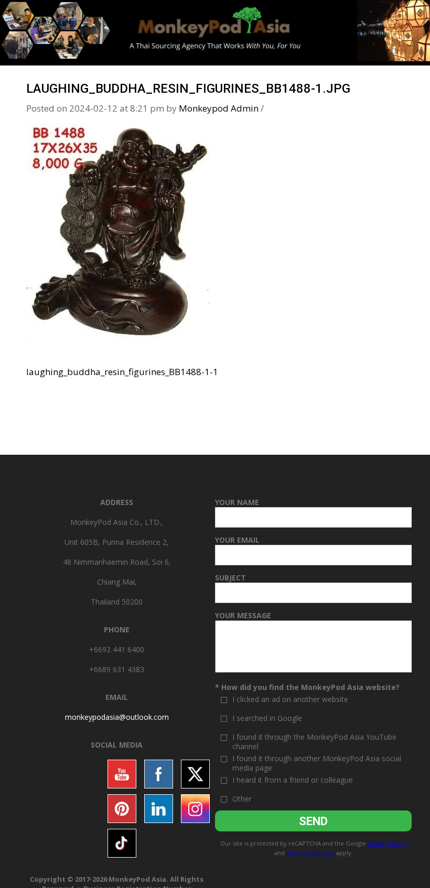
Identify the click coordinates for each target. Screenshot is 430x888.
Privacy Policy (387, 843)
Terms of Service (310, 853)
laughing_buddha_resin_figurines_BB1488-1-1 (122, 372)
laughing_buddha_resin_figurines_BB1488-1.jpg (188, 88)
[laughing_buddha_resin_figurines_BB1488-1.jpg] (118, 229)
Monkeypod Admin (219, 108)
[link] (117, 717)
